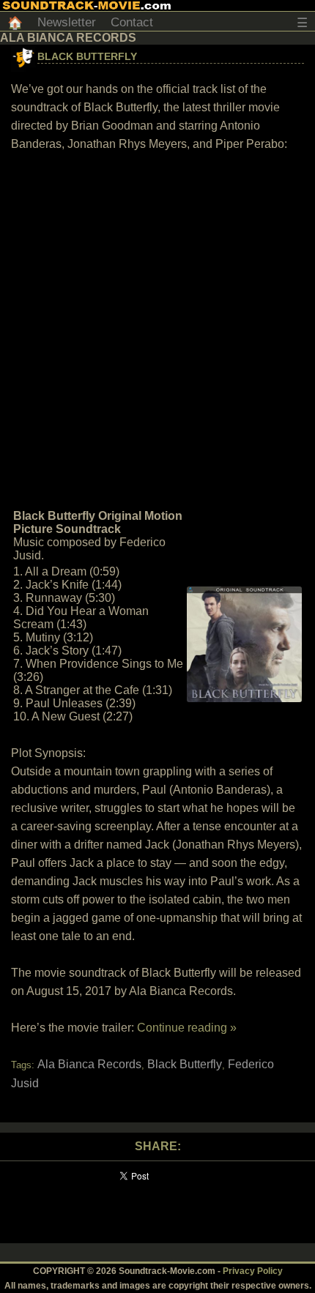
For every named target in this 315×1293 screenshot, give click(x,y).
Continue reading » (187, 1027)
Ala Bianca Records (89, 1064)
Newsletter (66, 22)
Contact (132, 22)
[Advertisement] (157, 328)
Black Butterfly (87, 56)
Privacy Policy (253, 1271)
